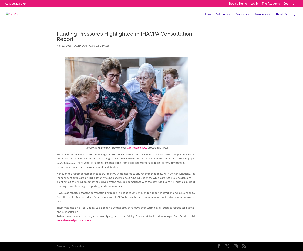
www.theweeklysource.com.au (74, 220)
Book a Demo (238, 3)
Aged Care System (99, 45)
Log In (254, 3)
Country (288, 3)
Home (207, 14)
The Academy (271, 3)
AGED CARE (81, 45)
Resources (261, 14)
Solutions (222, 14)
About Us (281, 14)
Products (241, 14)
